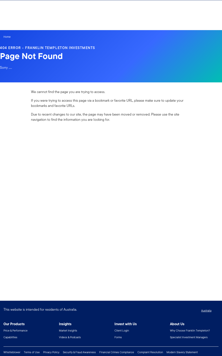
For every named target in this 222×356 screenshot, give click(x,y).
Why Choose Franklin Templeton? (190, 330)
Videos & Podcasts (70, 337)
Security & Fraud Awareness (79, 352)
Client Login (121, 330)
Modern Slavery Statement (182, 352)
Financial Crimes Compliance (116, 352)
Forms (118, 337)
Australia (206, 311)
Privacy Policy (51, 352)
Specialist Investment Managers (189, 337)
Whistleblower (11, 352)
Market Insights (68, 330)
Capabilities (10, 337)
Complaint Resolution (150, 352)
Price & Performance (15, 330)
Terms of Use (32, 352)
